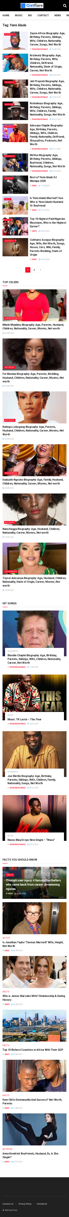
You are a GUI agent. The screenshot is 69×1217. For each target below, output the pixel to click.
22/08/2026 (9, 333)
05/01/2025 (56, 119)
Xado (34, 186)
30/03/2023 (45, 259)
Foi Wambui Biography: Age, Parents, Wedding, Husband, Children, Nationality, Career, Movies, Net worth (33, 377)
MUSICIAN (9, 104)
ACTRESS (9, 367)
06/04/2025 (56, 75)
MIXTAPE (8, 178)
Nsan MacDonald (40, 49)
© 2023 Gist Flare (10, 1210)
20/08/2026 (9, 439)
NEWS (57, 15)
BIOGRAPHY (9, 34)
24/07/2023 (17, 1162)
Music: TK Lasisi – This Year (25, 719)
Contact (43, 15)
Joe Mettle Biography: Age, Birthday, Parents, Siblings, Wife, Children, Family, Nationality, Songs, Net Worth (32, 779)
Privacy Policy (25, 1204)
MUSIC (19, 15)
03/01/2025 (34, 788)
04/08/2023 (17, 950)
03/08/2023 (17, 1004)
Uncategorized (13, 318)
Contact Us (8, 1204)
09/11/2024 (56, 149)
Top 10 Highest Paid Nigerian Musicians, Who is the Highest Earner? (48, 222)
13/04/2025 (56, 49)
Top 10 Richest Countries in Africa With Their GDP (33, 1049)
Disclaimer (42, 1204)
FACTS (7, 199)
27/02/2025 (56, 97)
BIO (30, 15)
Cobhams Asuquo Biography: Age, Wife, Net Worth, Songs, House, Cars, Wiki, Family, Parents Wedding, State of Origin (47, 247)
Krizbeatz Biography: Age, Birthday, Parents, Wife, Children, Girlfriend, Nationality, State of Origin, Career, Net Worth (46, 63)
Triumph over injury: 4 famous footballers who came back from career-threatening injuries (33, 884)
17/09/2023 (45, 186)
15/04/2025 (34, 667)
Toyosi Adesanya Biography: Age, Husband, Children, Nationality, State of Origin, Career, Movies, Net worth (34, 581)
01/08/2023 (17, 1108)
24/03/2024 (21, 893)
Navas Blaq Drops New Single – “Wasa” (31, 840)
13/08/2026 (9, 590)
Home (6, 15)
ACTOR (6, 938)
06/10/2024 (56, 171)
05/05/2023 (45, 231)
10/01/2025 (34, 724)
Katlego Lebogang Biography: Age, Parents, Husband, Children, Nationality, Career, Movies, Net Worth (33, 430)
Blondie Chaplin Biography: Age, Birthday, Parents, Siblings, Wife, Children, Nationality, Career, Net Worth (34, 659)
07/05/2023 (45, 210)
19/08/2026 (9, 537)
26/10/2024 (34, 844)
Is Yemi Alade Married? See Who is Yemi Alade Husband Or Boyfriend (46, 201)
